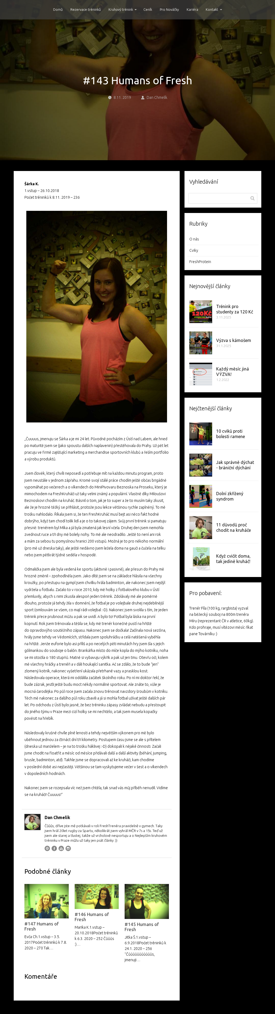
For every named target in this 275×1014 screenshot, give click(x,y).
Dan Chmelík (157, 97)
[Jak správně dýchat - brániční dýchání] (200, 465)
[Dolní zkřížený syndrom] (200, 496)
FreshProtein (200, 262)
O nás (194, 239)
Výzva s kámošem (233, 340)
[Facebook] (54, 848)
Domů (58, 9)
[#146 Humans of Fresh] (97, 896)
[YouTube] (61, 848)
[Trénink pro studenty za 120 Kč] (200, 311)
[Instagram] (68, 848)
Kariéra (192, 9)
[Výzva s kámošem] (200, 342)
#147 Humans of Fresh (41, 926)
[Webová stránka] (47, 848)
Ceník (147, 9)
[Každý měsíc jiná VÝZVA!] (200, 374)
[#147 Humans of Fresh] (46, 901)
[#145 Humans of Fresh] (147, 901)
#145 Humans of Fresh (142, 927)
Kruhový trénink (120, 9)
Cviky (193, 250)
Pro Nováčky (169, 9)
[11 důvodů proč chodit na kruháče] (200, 527)
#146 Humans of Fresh (92, 917)
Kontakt (212, 9)
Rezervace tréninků (85, 9)
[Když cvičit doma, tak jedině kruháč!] (200, 558)
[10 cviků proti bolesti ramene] (200, 433)
